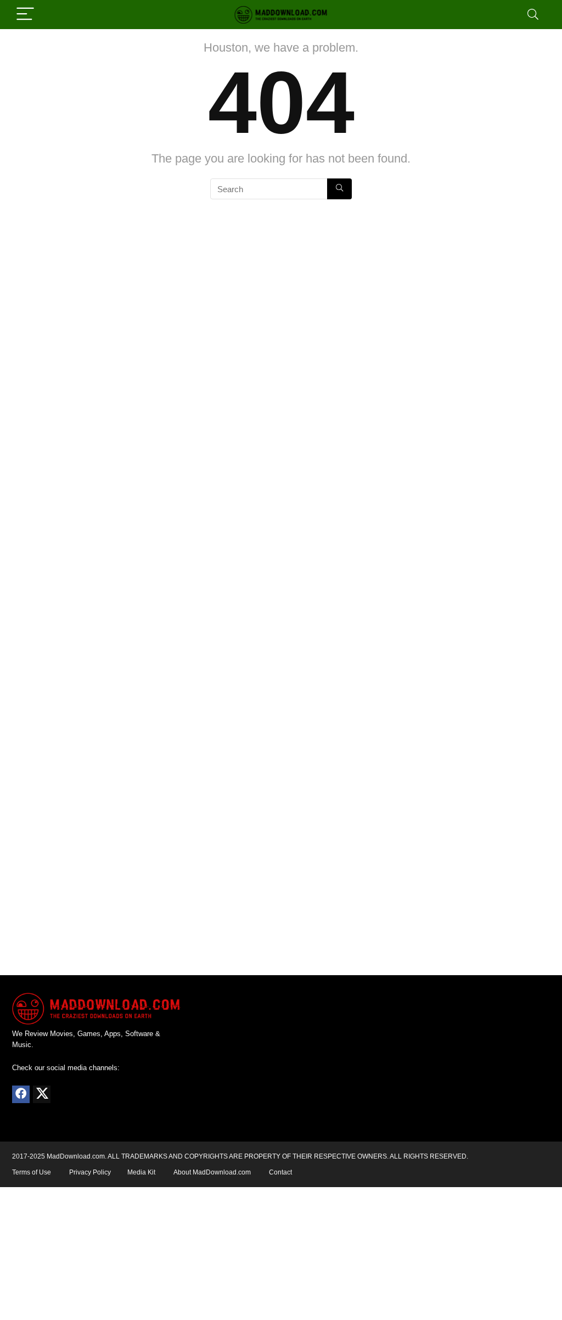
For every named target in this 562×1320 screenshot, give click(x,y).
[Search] (533, 14)
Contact (280, 1172)
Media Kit (141, 1172)
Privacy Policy (90, 1172)
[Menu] (25, 14)
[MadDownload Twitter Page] (41, 1094)
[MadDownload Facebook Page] (21, 1094)
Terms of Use (31, 1172)
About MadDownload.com (212, 1172)
